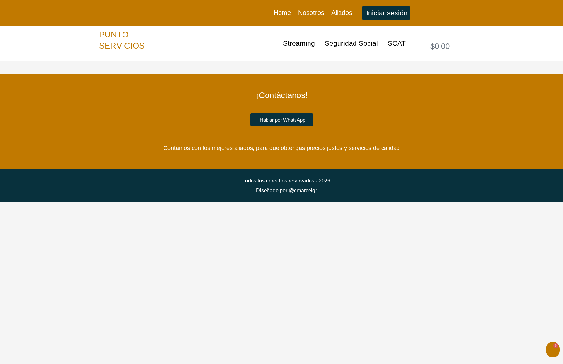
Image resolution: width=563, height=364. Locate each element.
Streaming (299, 43)
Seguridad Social (351, 43)
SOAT (397, 43)
